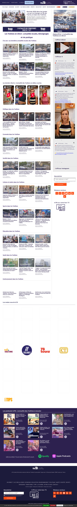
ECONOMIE (11, 7)
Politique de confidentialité (38, 486)
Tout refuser (53, 505)
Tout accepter (46, 505)
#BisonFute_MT (58, 102)
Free (69, 3)
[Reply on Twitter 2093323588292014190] (56, 88)
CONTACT (55, 484)
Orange (72, 2)
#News (56, 101)
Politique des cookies (48, 486)
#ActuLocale (61, 101)
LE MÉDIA (21, 2)
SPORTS (33, 7)
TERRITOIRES (14, 2)
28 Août (66, 91)
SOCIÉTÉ (17, 7)
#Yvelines (66, 101)
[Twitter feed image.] (65, 81)
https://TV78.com (64, 99)
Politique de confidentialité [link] (68, 505)
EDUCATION (38, 7)
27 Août (66, 143)
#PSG (70, 102)
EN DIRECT (10, 482)
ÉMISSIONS (22, 484)
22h (65, 60)
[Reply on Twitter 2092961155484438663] (56, 168)
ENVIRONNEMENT (51, 7)
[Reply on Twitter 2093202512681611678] (56, 139)
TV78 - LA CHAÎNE (38, 484)
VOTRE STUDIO (29, 2)
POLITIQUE (5, 7)
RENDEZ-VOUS (5, 2)
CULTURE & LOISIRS (25, 7)
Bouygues (73, 3)
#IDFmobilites (65, 102)
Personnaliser (60, 505)
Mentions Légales (28, 486)
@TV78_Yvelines (60, 60)
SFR (69, 2)
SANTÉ (44, 7)
